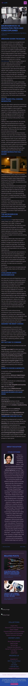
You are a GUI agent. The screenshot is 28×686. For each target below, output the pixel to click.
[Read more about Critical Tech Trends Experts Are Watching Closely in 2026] (14, 586)
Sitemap (14, 677)
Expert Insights (14, 629)
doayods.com (14, 659)
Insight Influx (14, 625)
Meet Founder (14, 643)
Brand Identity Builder (14, 641)
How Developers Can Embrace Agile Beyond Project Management (11, 572)
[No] (26, 682)
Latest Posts (14, 653)
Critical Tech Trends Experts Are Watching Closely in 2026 (12, 595)
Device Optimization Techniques (14, 627)
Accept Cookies (14, 684)
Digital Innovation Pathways (14, 635)
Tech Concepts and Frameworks (11, 33)
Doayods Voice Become (14, 647)
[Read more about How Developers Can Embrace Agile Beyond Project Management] (14, 564)
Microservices (5, 61)
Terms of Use (14, 645)
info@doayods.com (14, 668)
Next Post (23, 546)
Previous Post (5, 546)
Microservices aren (6, 219)
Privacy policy (21, 682)
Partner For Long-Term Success (14, 649)
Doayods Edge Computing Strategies (14, 631)
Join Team (14, 651)
